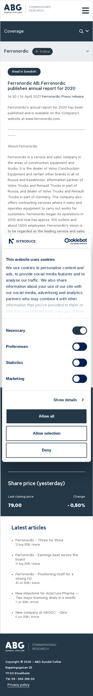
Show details (65, 400)
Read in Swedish (24, 72)
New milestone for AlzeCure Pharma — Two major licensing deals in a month (47, 595)
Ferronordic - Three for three (39, 540)
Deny (46, 450)
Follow (45, 52)
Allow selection (46, 433)
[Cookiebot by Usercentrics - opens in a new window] (65, 241)
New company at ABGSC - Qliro (41, 613)
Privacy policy (18, 685)
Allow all (46, 416)
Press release (72, 97)
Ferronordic (51, 97)
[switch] (79, 346)
